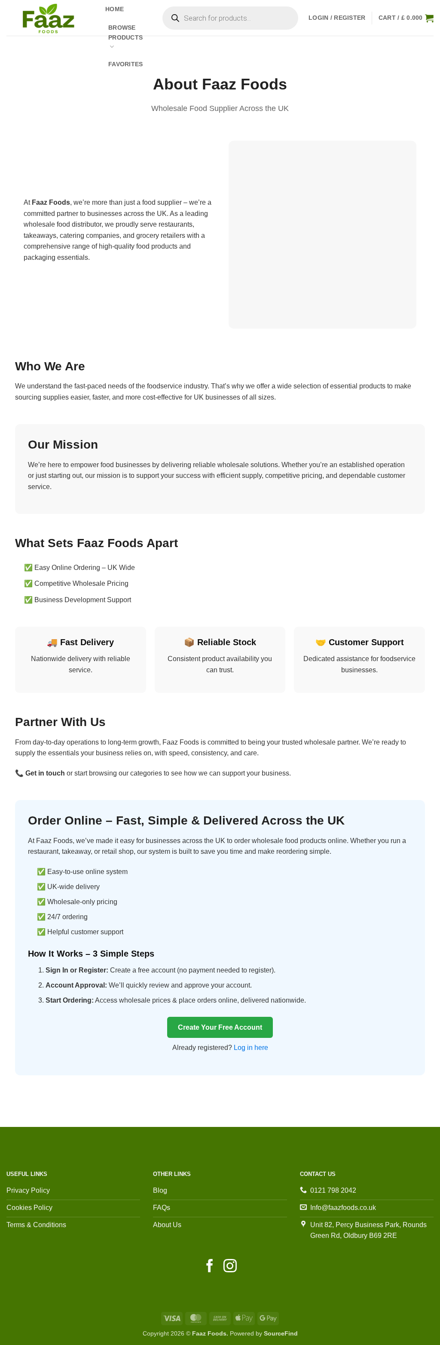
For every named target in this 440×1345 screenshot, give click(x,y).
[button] (337, 18)
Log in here (251, 1047)
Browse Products (125, 32)
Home (114, 9)
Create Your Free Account (220, 1027)
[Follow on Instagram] (230, 1266)
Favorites (125, 64)
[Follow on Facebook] (210, 1266)
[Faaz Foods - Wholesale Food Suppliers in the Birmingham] (49, 18)
